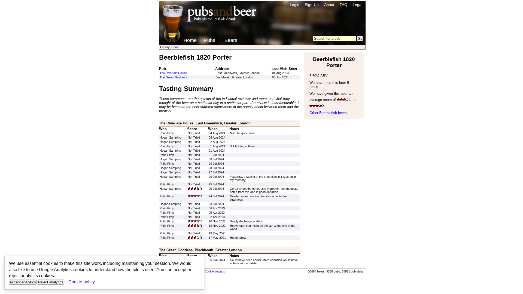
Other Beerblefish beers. (328, 113)
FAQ (343, 4)
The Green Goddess (173, 77)
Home (190, 40)
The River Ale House (173, 73)
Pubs (209, 40)
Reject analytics (50, 282)
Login (294, 4)
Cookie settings (215, 271)
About (329, 4)
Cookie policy (81, 282)
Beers (230, 40)
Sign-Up (312, 4)
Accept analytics (23, 282)
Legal (357, 4)
